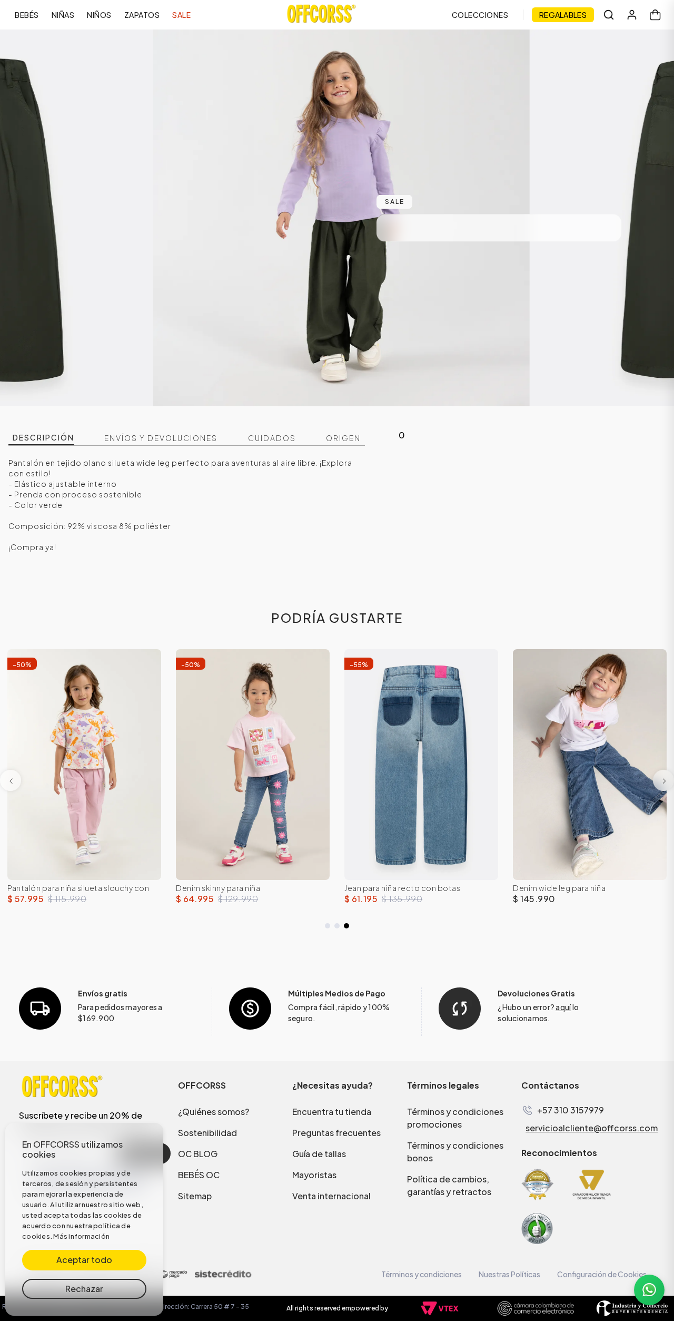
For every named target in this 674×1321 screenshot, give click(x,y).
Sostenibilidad (207, 1132)
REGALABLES (563, 14)
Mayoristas (314, 1174)
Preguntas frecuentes (336, 1132)
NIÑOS (99, 15)
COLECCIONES (480, 15)
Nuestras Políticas (509, 1274)
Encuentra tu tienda (331, 1111)
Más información (81, 1236)
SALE (181, 15)
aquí (563, 1007)
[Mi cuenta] (631, 14)
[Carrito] (655, 14)
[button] (327, 925)
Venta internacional (331, 1195)
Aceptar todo (84, 1259)
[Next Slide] (663, 780)
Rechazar (84, 1288)
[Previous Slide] (10, 780)
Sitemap (195, 1195)
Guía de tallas (319, 1153)
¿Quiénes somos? (213, 1111)
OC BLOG (197, 1153)
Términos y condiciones (421, 1274)
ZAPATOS (142, 15)
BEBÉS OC (199, 1174)
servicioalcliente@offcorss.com (592, 1128)
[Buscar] (608, 14)
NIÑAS (63, 15)
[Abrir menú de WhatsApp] (649, 1290)
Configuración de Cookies (602, 1274)
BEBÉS (27, 15)
